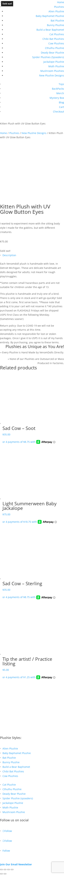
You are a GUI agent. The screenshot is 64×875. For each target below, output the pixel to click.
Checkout (58, 111)
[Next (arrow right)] (5, 873)
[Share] (8, 869)
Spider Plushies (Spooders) (48, 57)
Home (60, 2)
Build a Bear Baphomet (50, 29)
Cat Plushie (9, 784)
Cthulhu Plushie (54, 48)
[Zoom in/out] (1, 869)
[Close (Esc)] (12, 869)
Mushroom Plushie (13, 812)
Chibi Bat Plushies (53, 38)
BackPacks (58, 88)
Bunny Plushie (55, 25)
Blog (61, 102)
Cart (61, 107)
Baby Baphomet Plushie (50, 16)
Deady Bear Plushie (52, 52)
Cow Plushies (56, 43)
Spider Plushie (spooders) (17, 798)
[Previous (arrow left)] (1, 873)
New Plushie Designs (51, 75)
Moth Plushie (56, 66)
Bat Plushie (57, 20)
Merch (60, 93)
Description (9, 255)
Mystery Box (57, 97)
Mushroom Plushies (52, 71)
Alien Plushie (56, 11)
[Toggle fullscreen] (5, 869)
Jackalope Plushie (53, 61)
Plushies (59, 6)
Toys (61, 84)
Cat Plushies (56, 34)
